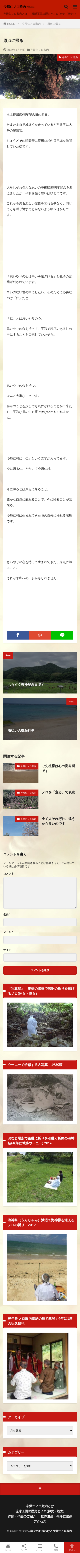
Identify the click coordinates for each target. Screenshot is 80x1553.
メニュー (40, 1550)
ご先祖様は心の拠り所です (58, 768)
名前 (6, 914)
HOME (11, 23)
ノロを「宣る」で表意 (58, 792)
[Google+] (40, 635)
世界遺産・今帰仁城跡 (56, 1516)
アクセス (40, 1521)
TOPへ (72, 1550)
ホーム (8, 1550)
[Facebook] (18, 635)
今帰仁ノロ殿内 (31, 23)
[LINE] (62, 635)
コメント (8, 873)
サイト (7, 949)
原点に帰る (54, 23)
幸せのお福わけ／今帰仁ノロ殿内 (51, 1530)
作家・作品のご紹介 (22, 1516)
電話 (56, 1550)
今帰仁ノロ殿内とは (15, 13)
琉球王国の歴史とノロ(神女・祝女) (53, 13)
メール (8, 932)
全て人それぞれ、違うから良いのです (58, 821)
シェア (24, 1550)
